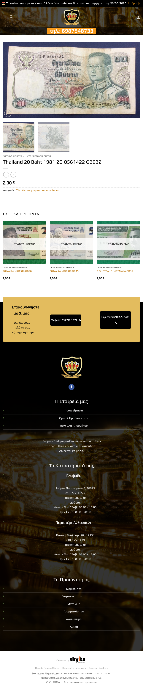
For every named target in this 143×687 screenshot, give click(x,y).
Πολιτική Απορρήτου (74, 425)
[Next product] (6, 174)
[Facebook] (72, 387)
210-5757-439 (75, 540)
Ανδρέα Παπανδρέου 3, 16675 (75, 488)
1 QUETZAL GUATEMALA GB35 (115, 271)
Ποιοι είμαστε (73, 410)
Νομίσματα (74, 589)
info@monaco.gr (75, 497)
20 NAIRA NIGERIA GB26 (17, 271)
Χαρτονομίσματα (12, 155)
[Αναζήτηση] (11, 16)
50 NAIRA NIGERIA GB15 (64, 271)
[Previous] (10, 80)
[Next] (132, 80)
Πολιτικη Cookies (98, 668)
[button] (5, 16)
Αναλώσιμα (74, 619)
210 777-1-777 (75, 493)
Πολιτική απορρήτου (74, 668)
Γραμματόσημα (73, 611)
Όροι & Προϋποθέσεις (73, 418)
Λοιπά (74, 626)
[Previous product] (13, 174)
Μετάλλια (73, 604)
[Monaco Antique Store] (71, 17)
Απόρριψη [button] (134, 3)
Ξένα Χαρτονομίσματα (38, 155)
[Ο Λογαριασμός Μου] (138, 17)
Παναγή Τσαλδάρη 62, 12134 (75, 535)
